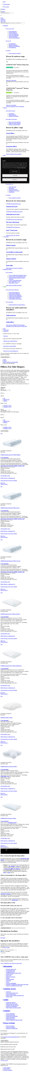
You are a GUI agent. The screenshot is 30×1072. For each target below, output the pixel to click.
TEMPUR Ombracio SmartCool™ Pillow (9, 766)
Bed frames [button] (11, 188)
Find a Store (6, 330)
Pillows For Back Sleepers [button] (15, 123)
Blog (4, 1)
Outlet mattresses (11, 315)
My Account (6, 6)
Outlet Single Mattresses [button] (14, 292)
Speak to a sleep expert (17, 963)
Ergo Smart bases (11, 230)
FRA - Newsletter (6, 951)
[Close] (10, 357)
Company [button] (6, 1011)
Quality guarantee (10, 979)
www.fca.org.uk (4, 1060)
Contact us (8, 991)
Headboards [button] (11, 192)
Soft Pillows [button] (11, 113)
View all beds (16, 235)
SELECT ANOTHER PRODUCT (18, 928)
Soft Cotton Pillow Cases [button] (14, 281)
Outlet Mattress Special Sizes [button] (15, 298)
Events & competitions (11, 983)
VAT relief (8, 980)
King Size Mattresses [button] (13, 34)
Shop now (8, 80)
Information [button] (7, 966)
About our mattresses (11, 106)
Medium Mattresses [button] (13, 45)
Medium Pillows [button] (12, 114)
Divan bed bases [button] (12, 186)
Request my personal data (11, 1028)
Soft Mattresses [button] (12, 43)
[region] (15, 170)
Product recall (9, 996)
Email (2, 949)
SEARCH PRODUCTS (6, 23)
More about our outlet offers (21, 326)
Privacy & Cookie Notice (21, 167)
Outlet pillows (10, 322)
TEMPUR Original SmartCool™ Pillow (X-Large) (10, 560)
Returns (8, 978)
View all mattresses (20, 106)
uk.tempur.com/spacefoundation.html (11, 1036)
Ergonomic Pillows (11, 146)
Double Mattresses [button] (13, 32)
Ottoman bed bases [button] (13, 189)
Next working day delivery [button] (15, 53)
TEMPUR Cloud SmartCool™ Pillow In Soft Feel (10, 614)
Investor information (10, 1014)
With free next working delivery (10, 341)
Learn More (13, 80)
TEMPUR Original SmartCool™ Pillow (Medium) (10, 454)
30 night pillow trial (10, 970)
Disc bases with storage (12, 222)
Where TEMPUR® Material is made (14, 1020)
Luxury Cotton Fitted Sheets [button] (15, 280)
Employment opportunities (12, 1016)
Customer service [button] (9, 989)
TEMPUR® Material (10, 1002)
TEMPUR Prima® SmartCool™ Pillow (8, 818)
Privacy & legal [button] (9, 1023)
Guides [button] (5, 1000)
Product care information (11, 1006)
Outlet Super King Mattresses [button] (15, 296)
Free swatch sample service (12, 993)
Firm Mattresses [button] (12, 47)
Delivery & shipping (10, 976)
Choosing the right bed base (12, 1005)
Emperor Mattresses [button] (13, 36)
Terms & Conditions (10, 1027)
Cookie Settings (7, 1067)
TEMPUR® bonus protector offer (13, 973)
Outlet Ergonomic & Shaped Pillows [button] (17, 304)
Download (3, 937)
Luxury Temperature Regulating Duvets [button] (18, 275)
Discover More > (4, 484)
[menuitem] (19, 31)
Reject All (14, 179)
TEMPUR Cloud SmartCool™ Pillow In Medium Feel (11, 665)
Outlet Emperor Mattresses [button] (15, 297)
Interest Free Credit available (9, 346)
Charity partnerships (10, 1017)
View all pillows (18, 154)
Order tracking (6, 4)
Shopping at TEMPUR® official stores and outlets (17, 984)
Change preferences (5, 357)
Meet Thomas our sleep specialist (13, 1007)
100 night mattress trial (11, 969)
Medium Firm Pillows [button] (14, 116)
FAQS (7, 982)
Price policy (8, 975)
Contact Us (5, 331)
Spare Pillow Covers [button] (13, 282)
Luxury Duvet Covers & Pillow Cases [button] (17, 276)
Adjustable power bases (13, 214)
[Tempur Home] (3, 9)
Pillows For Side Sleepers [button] (14, 124)
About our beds (9, 235)
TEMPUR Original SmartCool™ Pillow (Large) (10, 507)
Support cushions (11, 258)
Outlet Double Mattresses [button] (14, 293)
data (21, 164)
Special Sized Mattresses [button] (14, 37)
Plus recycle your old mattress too (10, 351)
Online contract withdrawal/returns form (15, 995)
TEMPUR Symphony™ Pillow (6, 717)
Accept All (15, 175)
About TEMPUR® (10, 1013)
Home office (9, 265)
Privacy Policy (6, 947)
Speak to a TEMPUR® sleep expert (14, 985)
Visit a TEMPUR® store (6, 963)
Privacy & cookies (10, 1026)
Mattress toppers (11, 245)
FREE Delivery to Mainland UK (8, 478)
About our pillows (10, 154)
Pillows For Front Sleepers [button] (15, 122)
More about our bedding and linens (14, 285)
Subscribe (3, 952)
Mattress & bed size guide (12, 1003)
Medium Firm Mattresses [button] (14, 46)
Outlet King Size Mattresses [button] (15, 295)
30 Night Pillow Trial (5, 475)
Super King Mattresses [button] (14, 35)
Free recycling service (11, 994)
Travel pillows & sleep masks (14, 252)
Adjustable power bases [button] (14, 190)
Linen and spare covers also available (9, 480)
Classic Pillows (10, 133)
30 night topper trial (10, 971)
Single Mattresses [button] (13, 31)
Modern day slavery (10, 1018)
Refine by (3, 387)
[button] (5, 25)
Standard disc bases (11, 206)
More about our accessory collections (14, 268)
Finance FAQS (9, 974)
